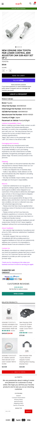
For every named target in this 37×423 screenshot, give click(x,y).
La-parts (18, 377)
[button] (6, 331)
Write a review (18, 294)
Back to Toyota (19, 372)
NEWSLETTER (18, 408)
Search (18, 396)
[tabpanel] (18, 29)
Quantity (4, 67)
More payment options (18, 84)
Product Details (7, 99)
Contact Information (18, 398)
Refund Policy (18, 401)
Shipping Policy (18, 403)
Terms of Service (18, 405)
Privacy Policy (18, 399)
